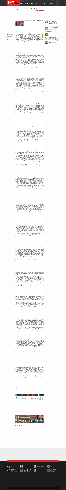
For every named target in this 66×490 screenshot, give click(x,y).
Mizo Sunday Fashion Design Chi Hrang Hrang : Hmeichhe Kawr (53, 33)
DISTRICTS (51, 3)
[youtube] (12, 5)
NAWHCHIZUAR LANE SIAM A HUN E (15, 466)
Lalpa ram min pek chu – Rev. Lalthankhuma (29, 9)
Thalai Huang (10, 40)
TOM (11, 487)
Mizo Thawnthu (10, 36)
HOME (21, 3)
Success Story (10, 39)
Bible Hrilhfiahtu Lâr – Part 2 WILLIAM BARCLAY (21, 421)
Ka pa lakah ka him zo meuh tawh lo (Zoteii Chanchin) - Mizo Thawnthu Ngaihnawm (54, 21)
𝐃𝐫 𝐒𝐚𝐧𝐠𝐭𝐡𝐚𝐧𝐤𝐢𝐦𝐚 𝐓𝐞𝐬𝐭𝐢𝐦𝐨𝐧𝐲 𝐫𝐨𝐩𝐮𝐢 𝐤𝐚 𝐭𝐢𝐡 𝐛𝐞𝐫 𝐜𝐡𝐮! (54, 466)
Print (40, 10)
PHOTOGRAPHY (44, 3)
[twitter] (14, 5)
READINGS (37, 3)
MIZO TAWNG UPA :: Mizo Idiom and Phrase (51, 37)
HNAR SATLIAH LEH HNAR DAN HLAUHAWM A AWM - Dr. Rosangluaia (41, 467)
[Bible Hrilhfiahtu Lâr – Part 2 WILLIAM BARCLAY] (22, 419)
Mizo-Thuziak (10, 37)
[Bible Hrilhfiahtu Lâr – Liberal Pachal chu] (37, 419)
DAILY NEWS (26, 3)
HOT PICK (32, 3)
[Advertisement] (29, 16)
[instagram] (16, 5)
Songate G (54, 487)
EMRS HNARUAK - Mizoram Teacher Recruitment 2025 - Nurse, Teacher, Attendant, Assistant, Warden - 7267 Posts (42, 1)
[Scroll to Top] (57, 488)
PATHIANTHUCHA (41, 393)
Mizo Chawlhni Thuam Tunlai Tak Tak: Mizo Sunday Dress (53, 42)
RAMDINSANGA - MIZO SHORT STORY (27, 470)
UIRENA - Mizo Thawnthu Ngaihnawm (27, 466)
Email (43, 10)
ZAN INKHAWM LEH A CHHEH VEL (14, 470)
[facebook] (11, 5)
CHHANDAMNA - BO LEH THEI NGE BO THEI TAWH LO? (54, 470)
